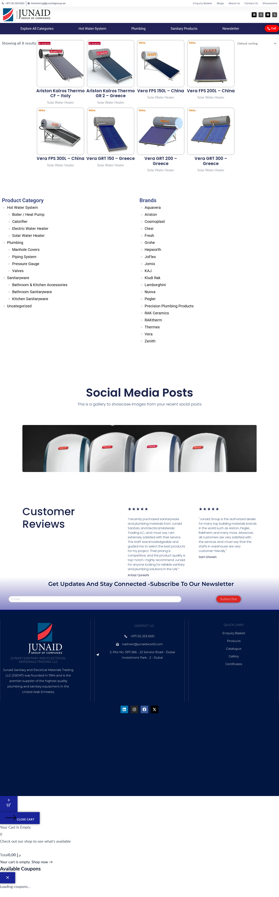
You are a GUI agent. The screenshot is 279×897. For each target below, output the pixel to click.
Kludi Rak (152, 278)
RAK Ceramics (157, 313)
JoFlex (150, 256)
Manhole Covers (25, 249)
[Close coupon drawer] (7, 877)
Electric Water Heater (30, 228)
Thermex (152, 327)
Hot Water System (92, 29)
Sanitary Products (184, 29)
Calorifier (20, 221)
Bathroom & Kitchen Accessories (39, 285)
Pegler (150, 299)
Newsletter (230, 29)
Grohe (150, 242)
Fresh (149, 235)
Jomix (150, 263)
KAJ (148, 270)
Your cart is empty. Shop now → (26, 862)
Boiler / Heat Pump (28, 214)
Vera (149, 334)
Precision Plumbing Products (169, 306)
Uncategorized (19, 306)
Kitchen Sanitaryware (30, 299)
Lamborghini (155, 285)
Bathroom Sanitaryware (32, 292)
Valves (18, 270)
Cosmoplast (155, 221)
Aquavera (153, 207)
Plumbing (138, 29)
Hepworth (153, 249)
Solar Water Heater (28, 235)
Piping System (24, 256)
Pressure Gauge (25, 263)
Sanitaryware (18, 278)
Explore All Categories (37, 29)
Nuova (150, 292)
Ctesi (149, 228)
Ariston (151, 214)
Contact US (144, 626)
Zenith (150, 341)
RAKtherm (153, 320)
